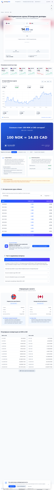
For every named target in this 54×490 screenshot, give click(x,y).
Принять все (12, 486)
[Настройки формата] (51, 5)
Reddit (31, 152)
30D (45, 81)
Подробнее (47, 195)
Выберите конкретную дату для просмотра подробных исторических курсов (16, 193)
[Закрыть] (48, 484)
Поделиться (14, 152)
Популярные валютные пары (28, 1)
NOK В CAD (7, 12)
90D (48, 81)
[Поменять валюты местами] (27, 23)
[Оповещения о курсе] (52, 2)
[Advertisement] (27, 7)
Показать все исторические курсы (27, 235)
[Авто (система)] (51, 8)
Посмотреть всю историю (46, 117)
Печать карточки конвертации (27, 370)
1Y (50, 81)
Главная (2, 12)
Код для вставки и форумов (39, 152)
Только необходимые (21, 486)
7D (42, 81)
